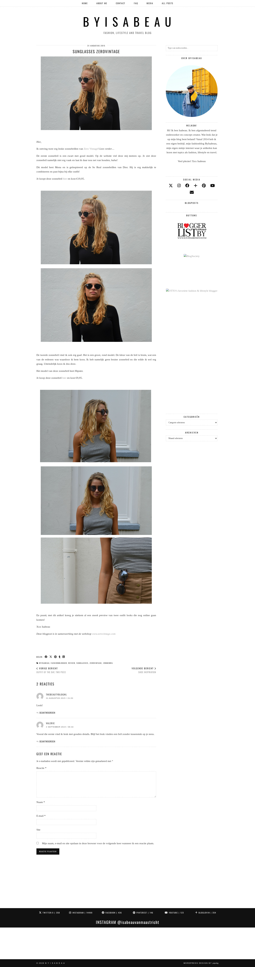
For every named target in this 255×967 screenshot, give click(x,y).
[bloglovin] (195, 186)
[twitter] (171, 186)
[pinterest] (204, 186)
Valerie (50, 723)
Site (38, 829)
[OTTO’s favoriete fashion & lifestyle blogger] (191, 290)
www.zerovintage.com (104, 633)
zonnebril (108, 663)
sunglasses (82, 663)
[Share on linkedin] (63, 656)
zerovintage (96, 663)
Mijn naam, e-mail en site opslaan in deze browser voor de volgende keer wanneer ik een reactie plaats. (98, 843)
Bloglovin (207, 912)
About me (101, 3)
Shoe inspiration (144, 670)
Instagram (81, 912)
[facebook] (187, 186)
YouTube (176, 912)
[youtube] (212, 186)
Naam (40, 802)
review (71, 663)
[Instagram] (16, 943)
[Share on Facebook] (46, 656)
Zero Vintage (90, 148)
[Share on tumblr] (60, 656)
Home (85, 3)
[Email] (192, 192)
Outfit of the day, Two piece (51, 670)
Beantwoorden (47, 712)
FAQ (136, 3)
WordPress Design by (201, 963)
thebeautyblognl (56, 694)
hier (65, 178)
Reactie (41, 768)
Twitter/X (51, 912)
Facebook (113, 912)
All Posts (167, 3)
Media (150, 3)
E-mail (41, 815)
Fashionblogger (59, 663)
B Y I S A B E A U (127, 21)
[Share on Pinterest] (55, 656)
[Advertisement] (192, 353)
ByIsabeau (44, 663)
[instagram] (179, 186)
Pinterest (144, 912)
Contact (120, 3)
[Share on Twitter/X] (50, 656)
